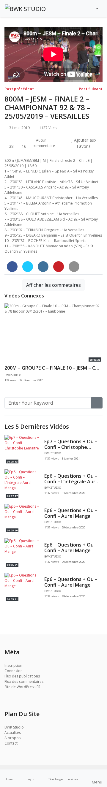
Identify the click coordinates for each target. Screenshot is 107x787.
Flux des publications (22, 676)
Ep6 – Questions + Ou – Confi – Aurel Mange (70, 547)
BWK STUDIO (53, 453)
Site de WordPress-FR (22, 686)
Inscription (13, 665)
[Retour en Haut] (17, 752)
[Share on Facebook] (12, 266)
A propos (12, 737)
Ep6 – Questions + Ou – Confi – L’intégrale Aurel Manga (72, 481)
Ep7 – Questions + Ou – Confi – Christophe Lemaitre (70, 447)
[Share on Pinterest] (58, 266)
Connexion (13, 670)
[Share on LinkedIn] (43, 266)
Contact (11, 743)
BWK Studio (14, 727)
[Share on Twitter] (27, 266)
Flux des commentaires (23, 681)
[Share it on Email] (74, 266)
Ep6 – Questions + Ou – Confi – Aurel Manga (70, 513)
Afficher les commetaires (53, 285)
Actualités (12, 732)
